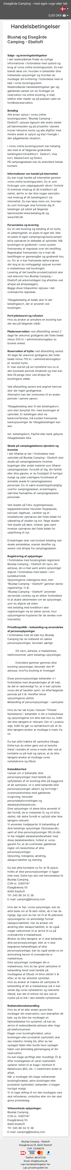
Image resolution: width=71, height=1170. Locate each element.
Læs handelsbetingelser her (35, 1164)
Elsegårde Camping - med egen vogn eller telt (36, 3)
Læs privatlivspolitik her (35, 1167)
